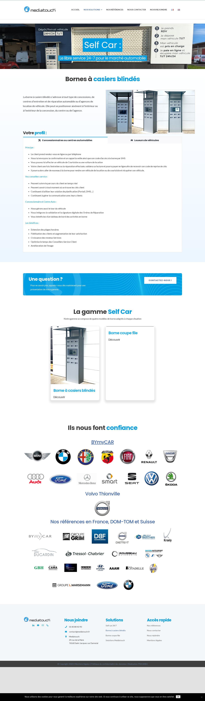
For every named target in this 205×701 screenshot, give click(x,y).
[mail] (43, 625)
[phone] (48, 625)
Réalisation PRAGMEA (138, 664)
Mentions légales (82, 664)
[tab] (65, 140)
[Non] (201, 697)
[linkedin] (33, 625)
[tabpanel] (102, 197)
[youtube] (38, 625)
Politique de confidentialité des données (108, 664)
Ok (178, 697)
